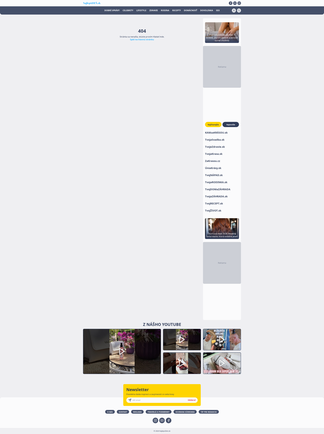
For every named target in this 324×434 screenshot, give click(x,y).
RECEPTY (176, 10)
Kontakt (123, 412)
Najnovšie (230, 124)
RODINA (165, 10)
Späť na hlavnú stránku (142, 39)
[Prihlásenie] (234, 10)
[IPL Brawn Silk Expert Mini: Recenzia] (222, 363)
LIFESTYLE (141, 10)
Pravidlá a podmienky (158, 412)
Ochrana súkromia (185, 412)
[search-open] (239, 10)
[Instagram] (239, 3)
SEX (218, 10)
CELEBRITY (128, 10)
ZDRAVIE (153, 10)
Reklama (137, 412)
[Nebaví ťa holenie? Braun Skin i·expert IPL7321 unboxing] (182, 363)
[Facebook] (230, 3)
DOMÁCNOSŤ (190, 10)
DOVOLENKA (206, 10)
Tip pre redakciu (209, 412)
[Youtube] (235, 3)
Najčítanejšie (213, 124)
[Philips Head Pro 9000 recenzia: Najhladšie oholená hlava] (222, 339)
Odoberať (192, 400)
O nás (110, 412)
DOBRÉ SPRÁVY (112, 10)
